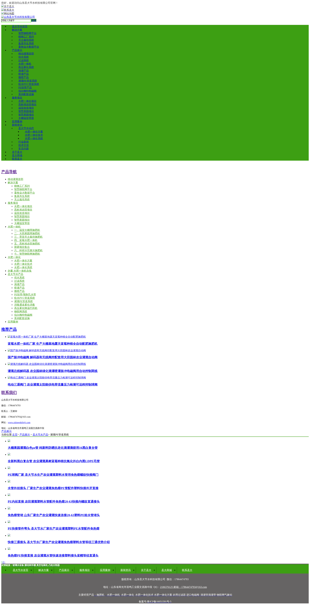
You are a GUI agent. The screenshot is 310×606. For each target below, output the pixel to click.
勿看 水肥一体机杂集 (20, 270)
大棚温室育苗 (26, 118)
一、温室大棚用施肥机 (27, 230)
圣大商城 (17, 155)
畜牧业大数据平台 (28, 46)
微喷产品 (23, 77)
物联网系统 (20, 311)
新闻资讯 (17, 124)
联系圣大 (17, 158)
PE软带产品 (25, 87)
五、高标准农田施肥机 (27, 243)
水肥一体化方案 (34, 131)
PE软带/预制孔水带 (25, 294)
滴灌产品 (23, 70)
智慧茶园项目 (26, 111)
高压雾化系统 (26, 67)
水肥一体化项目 (27, 101)
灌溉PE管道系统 (27, 80)
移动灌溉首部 (26, 53)
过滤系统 (23, 60)
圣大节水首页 (19, 26)
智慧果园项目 (26, 114)
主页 (14, 434)
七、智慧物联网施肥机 (27, 253)
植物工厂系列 (26, 36)
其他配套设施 (26, 94)
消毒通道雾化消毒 (24, 304)
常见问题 (23, 148)
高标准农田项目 (27, 104)
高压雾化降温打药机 (25, 308)
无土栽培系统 (26, 40)
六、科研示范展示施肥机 (28, 250)
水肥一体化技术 (34, 135)
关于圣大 (17, 152)
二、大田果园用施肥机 (27, 233)
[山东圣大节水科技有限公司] (18, 17)
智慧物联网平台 (27, 33)
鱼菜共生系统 (26, 43)
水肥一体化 (14, 257)
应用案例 (17, 121)
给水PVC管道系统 (28, 84)
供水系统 (23, 57)
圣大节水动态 (26, 128)
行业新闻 (23, 141)
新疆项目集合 (22, 247)
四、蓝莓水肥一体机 (25, 240)
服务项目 (17, 97)
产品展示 (17, 50)
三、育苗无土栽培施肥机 (28, 236)
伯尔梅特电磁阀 (27, 91)
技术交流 (23, 145)
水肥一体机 (24, 63)
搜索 (33, 20)
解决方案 (17, 29)
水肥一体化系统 (34, 138)
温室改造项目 (26, 107)
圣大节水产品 (15, 274)
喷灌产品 (23, 74)
